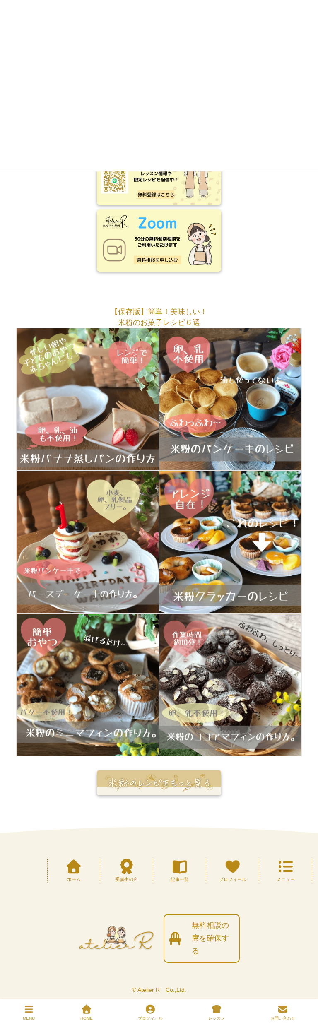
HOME (86, 1018)
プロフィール (150, 1018)
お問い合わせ (282, 1018)
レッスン (216, 1018)
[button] (159, 312)
